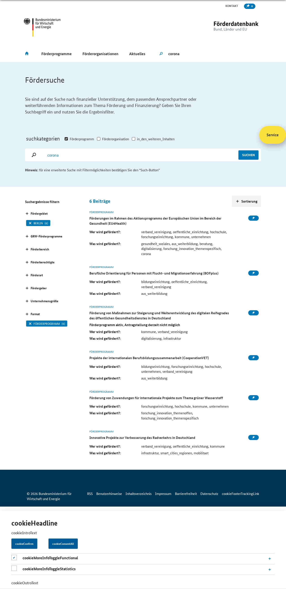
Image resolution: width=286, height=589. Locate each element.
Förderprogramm (82, 138)
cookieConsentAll (63, 544)
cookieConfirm (24, 544)
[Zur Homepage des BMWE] (42, 27)
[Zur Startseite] (227, 27)
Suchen (248, 155)
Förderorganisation (115, 138)
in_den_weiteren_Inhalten (156, 138)
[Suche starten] (161, 53)
